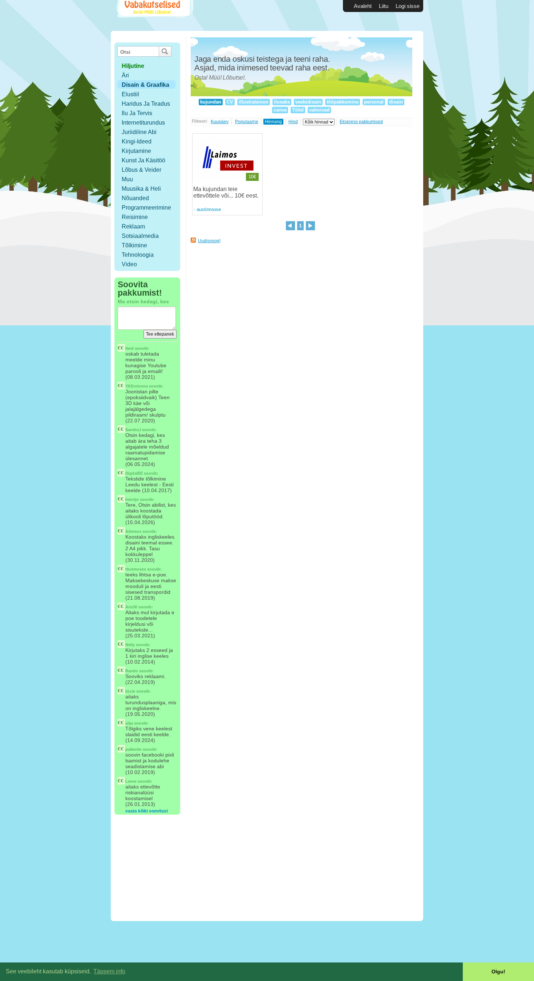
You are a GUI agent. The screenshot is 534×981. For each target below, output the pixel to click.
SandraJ (133, 429)
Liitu (383, 6)
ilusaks (281, 102)
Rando (131, 671)
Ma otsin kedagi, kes (143, 301)
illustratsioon (253, 102)
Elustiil (130, 94)
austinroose (209, 209)
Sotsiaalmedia (140, 236)
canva (280, 110)
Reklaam (133, 226)
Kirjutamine (136, 151)
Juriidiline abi (139, 132)
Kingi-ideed (136, 141)
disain (396, 102)
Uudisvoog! (209, 240)
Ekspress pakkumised (361, 121)
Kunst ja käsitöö (143, 160)
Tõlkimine (134, 245)
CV (230, 102)
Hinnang (273, 121)
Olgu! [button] (498, 971)
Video (129, 264)
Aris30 (131, 607)
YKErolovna (136, 386)
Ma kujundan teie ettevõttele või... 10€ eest (225, 192)
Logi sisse (408, 6)
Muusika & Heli (141, 189)
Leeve (131, 781)
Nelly (130, 644)
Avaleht (363, 6)
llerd (129, 348)
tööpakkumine (342, 102)
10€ (252, 176)
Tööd (298, 110)
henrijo (132, 499)
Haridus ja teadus (146, 104)
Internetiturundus (143, 122)
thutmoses (135, 569)
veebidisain (308, 102)
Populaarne (246, 121)
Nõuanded (135, 198)
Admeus (133, 531)
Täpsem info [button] (109, 971)
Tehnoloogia (138, 255)
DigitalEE (134, 473)
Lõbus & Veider (141, 170)
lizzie (130, 691)
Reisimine (135, 217)
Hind (293, 121)
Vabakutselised (153, 15)
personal (374, 102)
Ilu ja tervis (137, 113)
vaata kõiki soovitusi (146, 811)
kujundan (211, 102)
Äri (125, 75)
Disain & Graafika (145, 85)
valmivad (319, 110)
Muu (127, 179)
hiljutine (133, 66)
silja (129, 723)
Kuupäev (219, 121)
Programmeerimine (146, 207)
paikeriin (133, 749)
